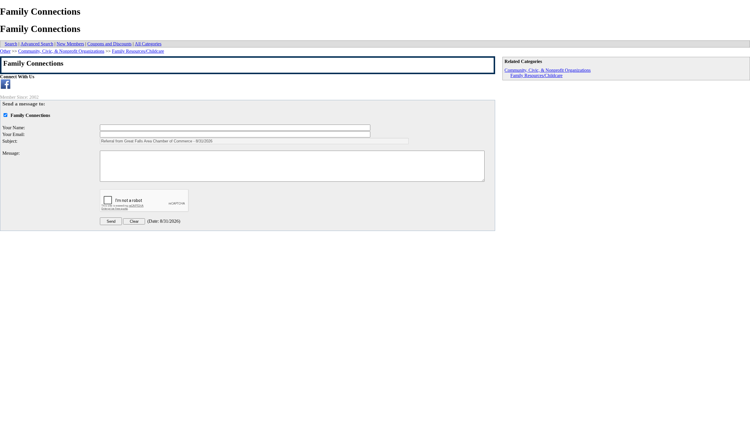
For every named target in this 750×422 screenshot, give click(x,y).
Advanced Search (37, 43)
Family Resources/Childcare (536, 75)
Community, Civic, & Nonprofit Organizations (547, 70)
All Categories (148, 43)
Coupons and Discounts (109, 43)
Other (5, 51)
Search (11, 43)
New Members (70, 43)
